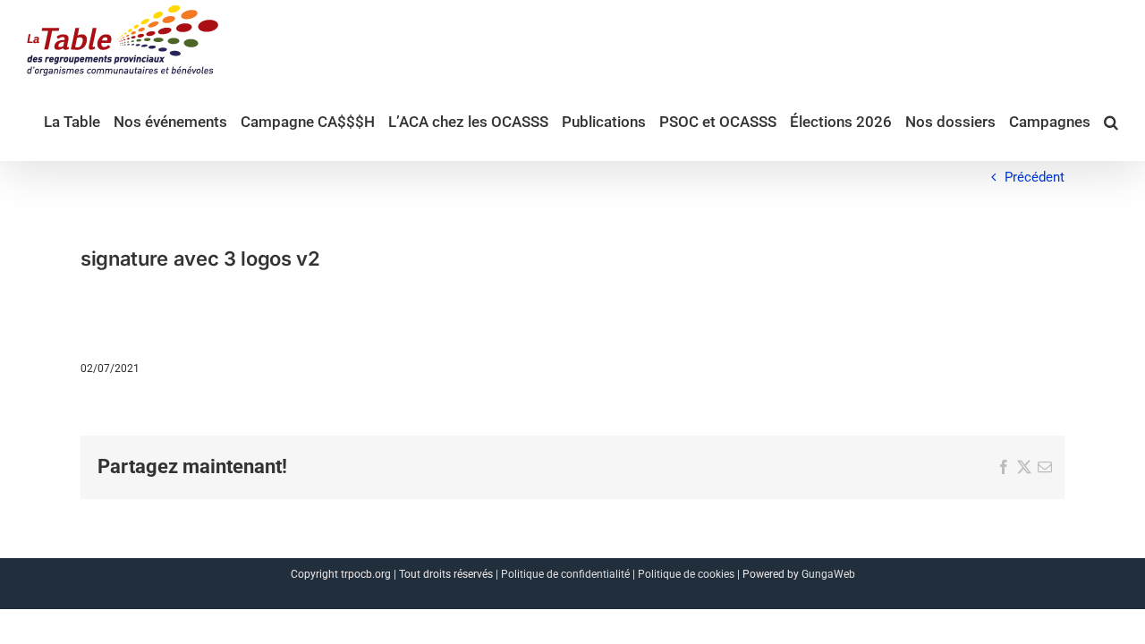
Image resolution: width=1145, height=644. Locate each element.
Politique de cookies (686, 574)
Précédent (1034, 177)
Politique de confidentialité (565, 574)
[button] (1111, 120)
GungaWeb (828, 574)
